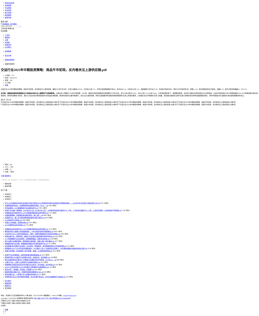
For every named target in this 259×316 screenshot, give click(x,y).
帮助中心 (8, 286)
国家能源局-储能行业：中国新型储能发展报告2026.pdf (24, 272)
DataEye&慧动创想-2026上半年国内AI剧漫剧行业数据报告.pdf (27, 267)
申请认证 (11, 28)
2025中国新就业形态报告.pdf (15, 225)
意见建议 (8, 288)
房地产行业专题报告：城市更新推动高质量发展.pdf (23, 255)
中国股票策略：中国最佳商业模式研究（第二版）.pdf (24, 215)
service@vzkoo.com (69, 295)
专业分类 (8, 55)
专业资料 (8, 10)
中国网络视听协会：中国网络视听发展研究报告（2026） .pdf (26, 205)
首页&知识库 (9, 3)
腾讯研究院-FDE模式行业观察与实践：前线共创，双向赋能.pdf (27, 257)
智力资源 (8, 13)
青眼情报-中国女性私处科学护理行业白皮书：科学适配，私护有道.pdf (30, 265)
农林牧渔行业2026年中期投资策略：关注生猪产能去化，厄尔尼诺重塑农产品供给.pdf (35, 277)
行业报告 (8, 8)
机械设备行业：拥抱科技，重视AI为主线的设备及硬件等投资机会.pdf (29, 236)
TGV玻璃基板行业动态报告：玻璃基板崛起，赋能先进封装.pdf (27, 239)
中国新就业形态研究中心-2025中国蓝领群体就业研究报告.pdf (26, 213)
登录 (2, 21)
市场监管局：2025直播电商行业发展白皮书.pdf (21, 208)
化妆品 (7, 42)
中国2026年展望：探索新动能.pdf (16, 222)
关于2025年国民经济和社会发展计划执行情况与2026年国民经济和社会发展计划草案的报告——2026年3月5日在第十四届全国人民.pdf (52, 203)
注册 (6, 21)
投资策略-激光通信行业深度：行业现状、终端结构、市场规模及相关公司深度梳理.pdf (35, 246)
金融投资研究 (10, 60)
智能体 (7, 37)
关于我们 (8, 281)
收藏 (6, 310)
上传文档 (4, 28)
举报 (6, 85)
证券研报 (8, 5)
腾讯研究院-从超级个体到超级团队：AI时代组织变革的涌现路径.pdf (29, 231)
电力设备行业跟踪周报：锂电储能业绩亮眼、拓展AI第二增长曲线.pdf (29, 241)
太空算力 (8, 47)
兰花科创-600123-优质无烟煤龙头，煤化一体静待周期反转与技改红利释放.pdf (32, 234)
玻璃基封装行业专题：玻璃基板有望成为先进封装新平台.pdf (26, 244)
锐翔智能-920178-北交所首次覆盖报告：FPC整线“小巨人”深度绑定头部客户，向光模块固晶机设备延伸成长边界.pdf (46, 248)
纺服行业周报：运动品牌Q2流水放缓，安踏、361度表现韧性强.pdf (28, 251)
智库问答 (8, 17)
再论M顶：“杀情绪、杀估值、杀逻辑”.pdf (19, 269)
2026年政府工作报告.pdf (13, 220)
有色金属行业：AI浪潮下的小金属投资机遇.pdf (21, 274)
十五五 (7, 35)
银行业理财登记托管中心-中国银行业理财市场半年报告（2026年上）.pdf (30, 260)
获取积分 (7, 176)
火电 (6, 40)
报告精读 (8, 15)
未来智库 (8, 51)
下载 (2, 176)
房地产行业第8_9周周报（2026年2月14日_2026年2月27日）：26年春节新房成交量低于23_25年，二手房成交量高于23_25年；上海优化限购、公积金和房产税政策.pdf (63, 210)
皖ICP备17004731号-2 (41, 298)
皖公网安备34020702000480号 (60, 298)
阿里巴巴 (8, 45)
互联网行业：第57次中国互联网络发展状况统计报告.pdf (25, 218)
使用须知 (8, 283)
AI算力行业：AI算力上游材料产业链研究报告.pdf (22, 262)
